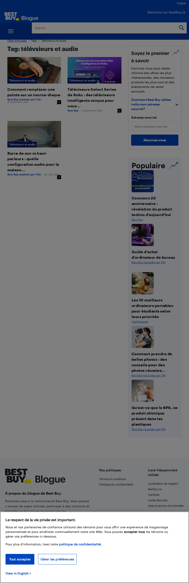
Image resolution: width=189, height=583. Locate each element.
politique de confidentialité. (80, 544)
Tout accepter (20, 559)
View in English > (18, 573)
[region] (94, 547)
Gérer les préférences (57, 559)
